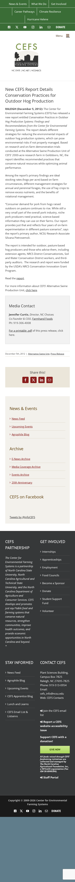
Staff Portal (50, 777)
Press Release (57, 353)
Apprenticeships (51, 559)
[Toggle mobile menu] (68, 35)
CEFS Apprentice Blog (20, 696)
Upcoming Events (22, 426)
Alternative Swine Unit (39, 353)
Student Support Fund (52, 601)
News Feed (18, 418)
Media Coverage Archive (26, 466)
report (20, 278)
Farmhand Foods (42, 318)
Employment (50, 567)
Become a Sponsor (53, 583)
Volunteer (48, 611)
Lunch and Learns (18, 704)
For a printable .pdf (20, 330)
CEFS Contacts (55, 697)
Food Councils (50, 575)
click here (31, 290)
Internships (49, 551)
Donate (46, 591)
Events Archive (20, 474)
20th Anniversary (22, 482)
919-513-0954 (58, 685)
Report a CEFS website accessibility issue (54, 726)
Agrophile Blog (20, 434)
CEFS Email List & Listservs (17, 714)
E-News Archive (21, 459)
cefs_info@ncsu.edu (52, 693)
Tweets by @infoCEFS (22, 517)
